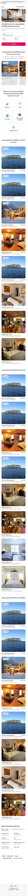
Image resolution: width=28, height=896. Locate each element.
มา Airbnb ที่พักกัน (20, 6)
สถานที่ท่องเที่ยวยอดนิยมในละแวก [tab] (18, 829)
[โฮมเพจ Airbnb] (3, 7)
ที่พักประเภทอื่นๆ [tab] (5, 829)
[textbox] (7, 40)
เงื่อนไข (17, 889)
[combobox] (13, 35)
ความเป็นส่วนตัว (11, 889)
